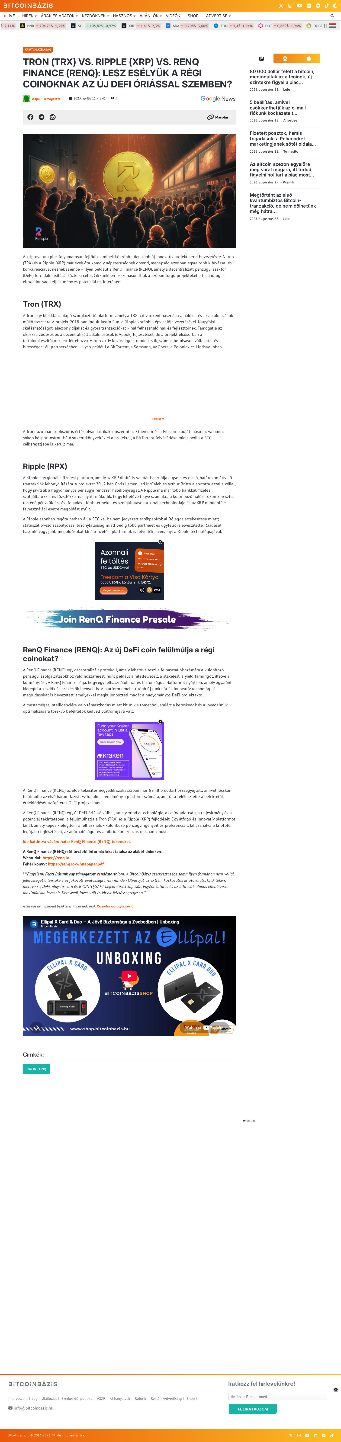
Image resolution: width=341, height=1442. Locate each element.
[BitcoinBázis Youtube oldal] (299, 6)
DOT (262, 25)
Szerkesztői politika (76, 1398)
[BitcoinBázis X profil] (281, 6)
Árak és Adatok (57, 15)
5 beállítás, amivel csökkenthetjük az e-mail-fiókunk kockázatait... (279, 107)
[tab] (261, 58)
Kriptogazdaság (38, 49)
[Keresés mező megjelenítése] (333, 16)
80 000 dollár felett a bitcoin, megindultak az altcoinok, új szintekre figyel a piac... (282, 77)
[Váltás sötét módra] (335, 5)
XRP (123, 25)
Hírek (27, 15)
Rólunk (140, 1398)
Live (10, 15)
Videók (173, 15)
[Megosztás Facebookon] (30, 117)
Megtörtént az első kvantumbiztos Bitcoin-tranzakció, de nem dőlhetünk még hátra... (283, 203)
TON (215, 25)
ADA (169, 25)
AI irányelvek (120, 1398)
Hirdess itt (158, 418)
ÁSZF (101, 1398)
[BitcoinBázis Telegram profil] (318, 6)
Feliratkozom (253, 1409)
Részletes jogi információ (115, 906)
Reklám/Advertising (166, 1398)
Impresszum (18, 1398)
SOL (76, 25)
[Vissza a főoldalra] (28, 4)
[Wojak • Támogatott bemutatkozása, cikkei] (26, 98)
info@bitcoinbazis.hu (33, 1408)
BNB (25, 25)
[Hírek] (218, 98)
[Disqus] (170, 1182)
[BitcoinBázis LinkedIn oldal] (309, 6)
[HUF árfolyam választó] (332, 25)
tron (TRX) (36, 1069)
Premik (288, 182)
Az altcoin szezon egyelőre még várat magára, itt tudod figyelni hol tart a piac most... (282, 169)
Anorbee (290, 120)
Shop (193, 15)
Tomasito (290, 151)
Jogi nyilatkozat (44, 1398)
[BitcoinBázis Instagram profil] (290, 6)
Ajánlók (149, 15)
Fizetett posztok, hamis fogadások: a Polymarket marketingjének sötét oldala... (283, 138)
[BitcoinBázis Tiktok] (327, 6)
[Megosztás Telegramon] (41, 117)
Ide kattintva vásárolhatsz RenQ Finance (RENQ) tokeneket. (77, 841)
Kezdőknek (94, 15)
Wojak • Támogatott (46, 99)
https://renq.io (56, 857)
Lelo (286, 89)
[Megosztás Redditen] (52, 117)
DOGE (311, 25)
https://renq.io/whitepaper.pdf (76, 864)
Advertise (216, 15)
